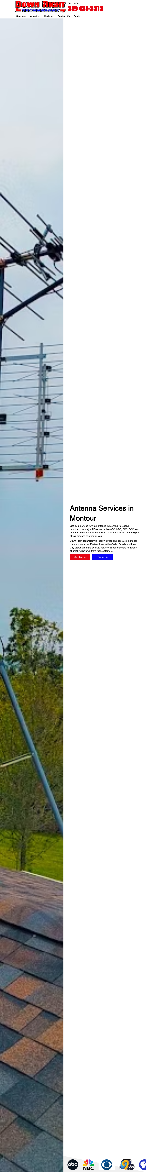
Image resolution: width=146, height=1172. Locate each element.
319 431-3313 (85, 9)
